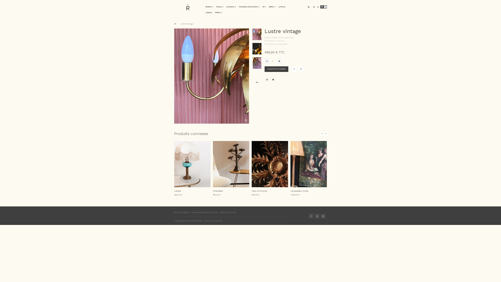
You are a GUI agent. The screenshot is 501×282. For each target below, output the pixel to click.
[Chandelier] (231, 164)
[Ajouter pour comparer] (301, 69)
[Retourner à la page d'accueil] (175, 24)
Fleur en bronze (259, 191)
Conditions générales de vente (204, 212)
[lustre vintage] (257, 34)
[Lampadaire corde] (308, 164)
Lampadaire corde (299, 191)
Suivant (257, 82)
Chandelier (218, 191)
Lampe (177, 191)
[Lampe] (192, 164)
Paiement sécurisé (228, 212)
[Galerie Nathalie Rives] (188, 7)
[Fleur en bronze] (270, 164)
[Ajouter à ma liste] (294, 69)
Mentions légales (181, 212)
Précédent (257, 29)
